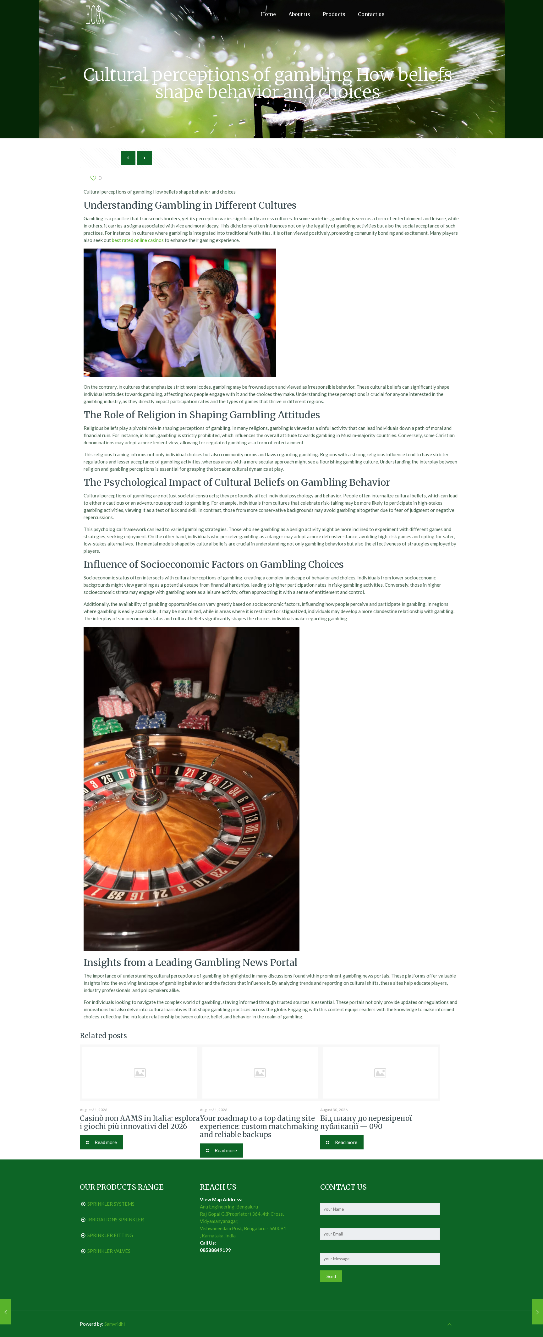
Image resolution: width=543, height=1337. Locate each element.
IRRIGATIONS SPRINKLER (115, 1219)
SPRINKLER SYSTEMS (110, 1204)
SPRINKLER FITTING (110, 1235)
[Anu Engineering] (95, 14)
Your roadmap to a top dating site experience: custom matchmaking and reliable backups (259, 1126)
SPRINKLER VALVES (108, 1251)
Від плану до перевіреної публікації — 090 (366, 1122)
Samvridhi (114, 1324)
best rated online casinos (138, 240)
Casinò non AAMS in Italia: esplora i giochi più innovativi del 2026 (140, 1122)
